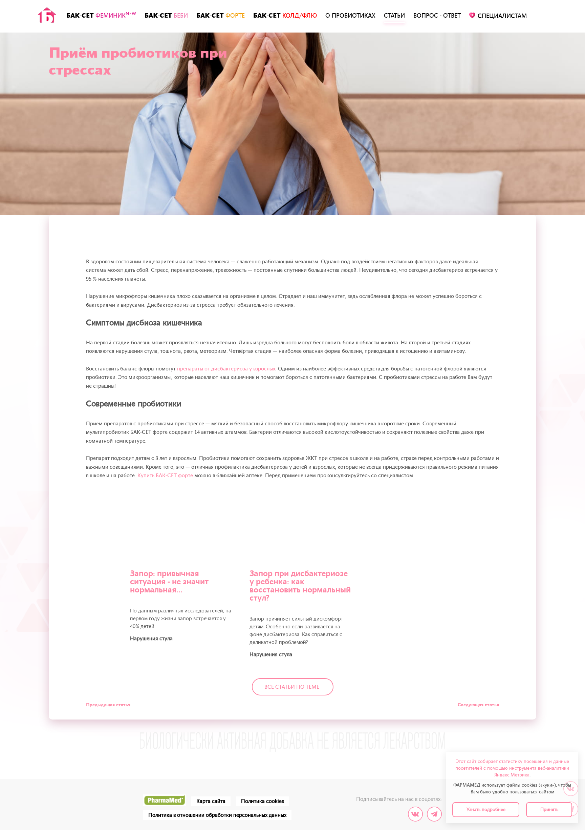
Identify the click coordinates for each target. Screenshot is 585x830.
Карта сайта (210, 801)
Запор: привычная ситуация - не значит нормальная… (169, 581)
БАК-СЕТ (101, 15)
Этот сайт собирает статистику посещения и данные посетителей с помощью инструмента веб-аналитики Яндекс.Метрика (512, 768)
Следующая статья (478, 705)
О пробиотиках (350, 16)
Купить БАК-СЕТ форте (165, 475)
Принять (549, 809)
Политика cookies (262, 801)
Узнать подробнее (486, 809)
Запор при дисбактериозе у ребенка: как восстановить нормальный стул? (300, 585)
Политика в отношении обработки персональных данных (217, 815)
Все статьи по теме (291, 687)
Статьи (394, 16)
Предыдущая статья (108, 705)
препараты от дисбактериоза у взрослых (226, 368)
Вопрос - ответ (437, 16)
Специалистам (502, 16)
